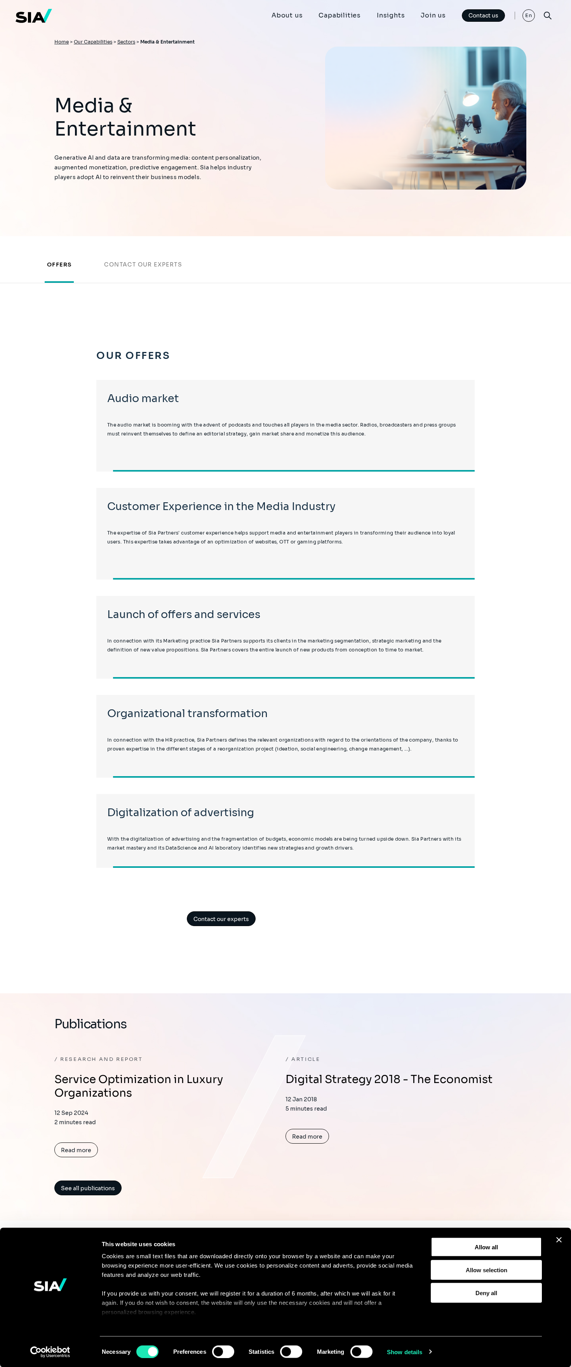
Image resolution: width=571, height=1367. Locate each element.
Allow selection (486, 1269)
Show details (404, 1351)
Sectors (126, 42)
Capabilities (340, 15)
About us (287, 15)
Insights (391, 15)
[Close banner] (559, 1240)
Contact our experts (143, 264)
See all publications (88, 1188)
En (529, 15)
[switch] (223, 1351)
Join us (433, 15)
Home (61, 42)
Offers (59, 264)
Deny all (486, 1292)
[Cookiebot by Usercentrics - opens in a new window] (50, 1352)
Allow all (486, 1247)
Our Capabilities (93, 42)
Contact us (483, 15)
